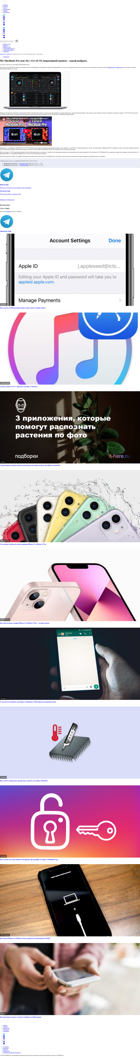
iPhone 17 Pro (7, 47)
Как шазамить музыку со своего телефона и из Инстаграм (20, 1017)
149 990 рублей (24, 165)
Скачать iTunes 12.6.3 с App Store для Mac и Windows (19, 386)
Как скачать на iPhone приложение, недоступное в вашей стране (22, 308)
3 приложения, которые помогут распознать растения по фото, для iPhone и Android (30, 465)
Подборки (3, 461)
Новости (5, 6)
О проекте (6, 1046)
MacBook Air (9, 54)
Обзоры (5, 1027)
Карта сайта (6, 1051)
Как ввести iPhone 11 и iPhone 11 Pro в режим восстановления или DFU (25, 938)
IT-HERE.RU (2, 54)
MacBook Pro (111, 67)
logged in (9, 211)
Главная (5, 5)
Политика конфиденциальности (12, 1052)
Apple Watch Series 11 (9, 48)
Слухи (5, 8)
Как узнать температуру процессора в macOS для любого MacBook (24, 781)
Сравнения (6, 12)
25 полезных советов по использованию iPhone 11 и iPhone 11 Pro (23, 544)
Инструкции (6, 9)
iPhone (2, 540)
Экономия (6, 1031)
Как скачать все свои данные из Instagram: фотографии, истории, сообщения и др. (29, 859)
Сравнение (6, 56)
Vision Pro (6, 51)
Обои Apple (6, 1028)
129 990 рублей (23, 163)
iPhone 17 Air (6, 44)
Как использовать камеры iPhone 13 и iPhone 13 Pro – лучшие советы (24, 623)
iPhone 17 (5, 45)
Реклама (5, 1049)
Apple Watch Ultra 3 (8, 50)
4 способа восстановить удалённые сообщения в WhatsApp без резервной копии (28, 702)
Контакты (6, 1048)
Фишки (5, 10)
